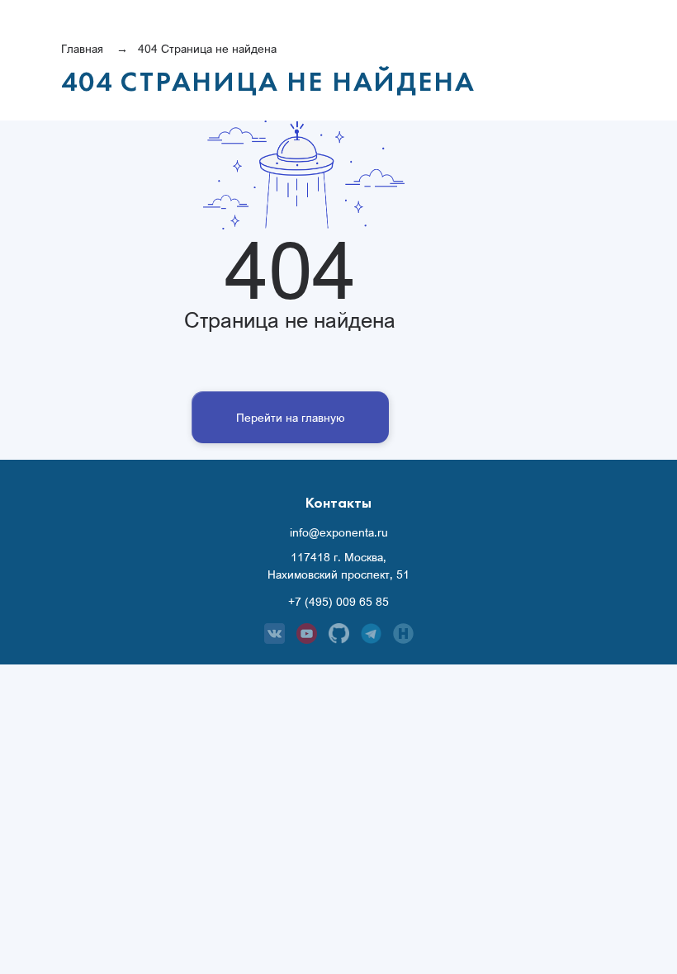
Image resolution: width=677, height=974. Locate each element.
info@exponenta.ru (339, 532)
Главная (82, 48)
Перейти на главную (290, 417)
